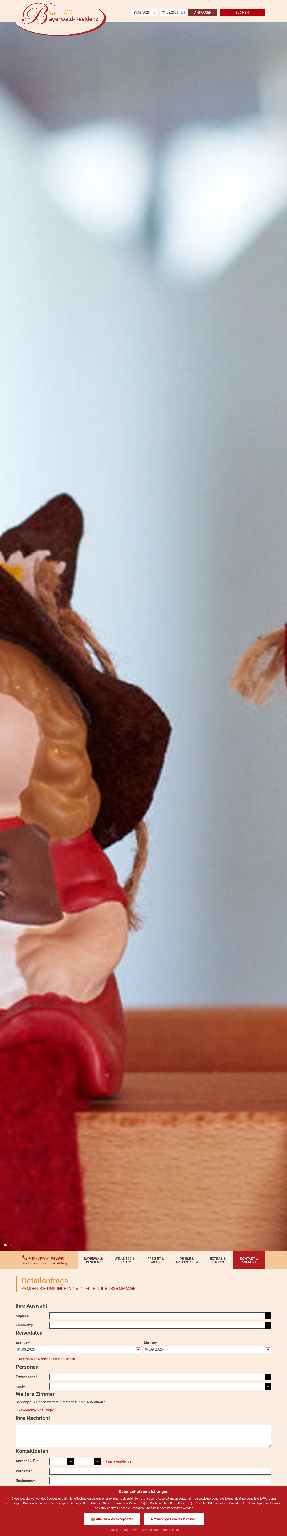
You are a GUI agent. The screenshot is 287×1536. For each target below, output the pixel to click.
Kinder (21, 1386)
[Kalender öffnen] (138, 1349)
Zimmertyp (24, 1325)
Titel (36, 1461)
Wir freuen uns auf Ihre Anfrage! (46, 1263)
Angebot (22, 1316)
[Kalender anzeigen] (154, 13)
